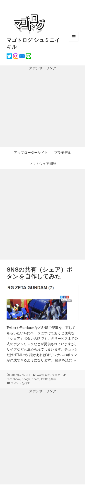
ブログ (56, 375)
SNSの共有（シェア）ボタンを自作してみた (40, 273)
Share (35, 379)
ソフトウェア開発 (42, 164)
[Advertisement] (42, 109)
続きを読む (66, 360)
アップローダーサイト (31, 152)
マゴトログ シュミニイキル (33, 43)
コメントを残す (20, 383)
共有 (53, 379)
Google (26, 379)
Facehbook (13, 379)
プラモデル (62, 152)
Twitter (45, 379)
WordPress (44, 375)
